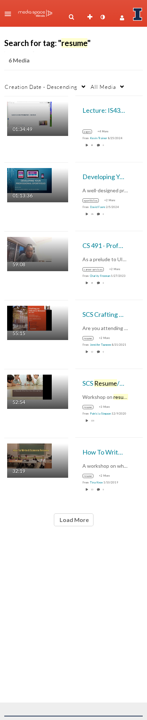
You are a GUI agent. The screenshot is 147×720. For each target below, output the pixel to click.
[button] (10, 14)
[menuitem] (71, 17)
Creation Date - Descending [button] (41, 86)
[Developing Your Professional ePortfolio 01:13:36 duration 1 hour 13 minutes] (29, 180)
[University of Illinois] (137, 14)
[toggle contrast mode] (102, 17)
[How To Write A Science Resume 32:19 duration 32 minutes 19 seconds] (29, 455)
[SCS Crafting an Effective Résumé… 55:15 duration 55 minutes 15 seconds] (29, 317)
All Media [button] (103, 86)
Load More (74, 519)
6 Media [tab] (19, 60)
